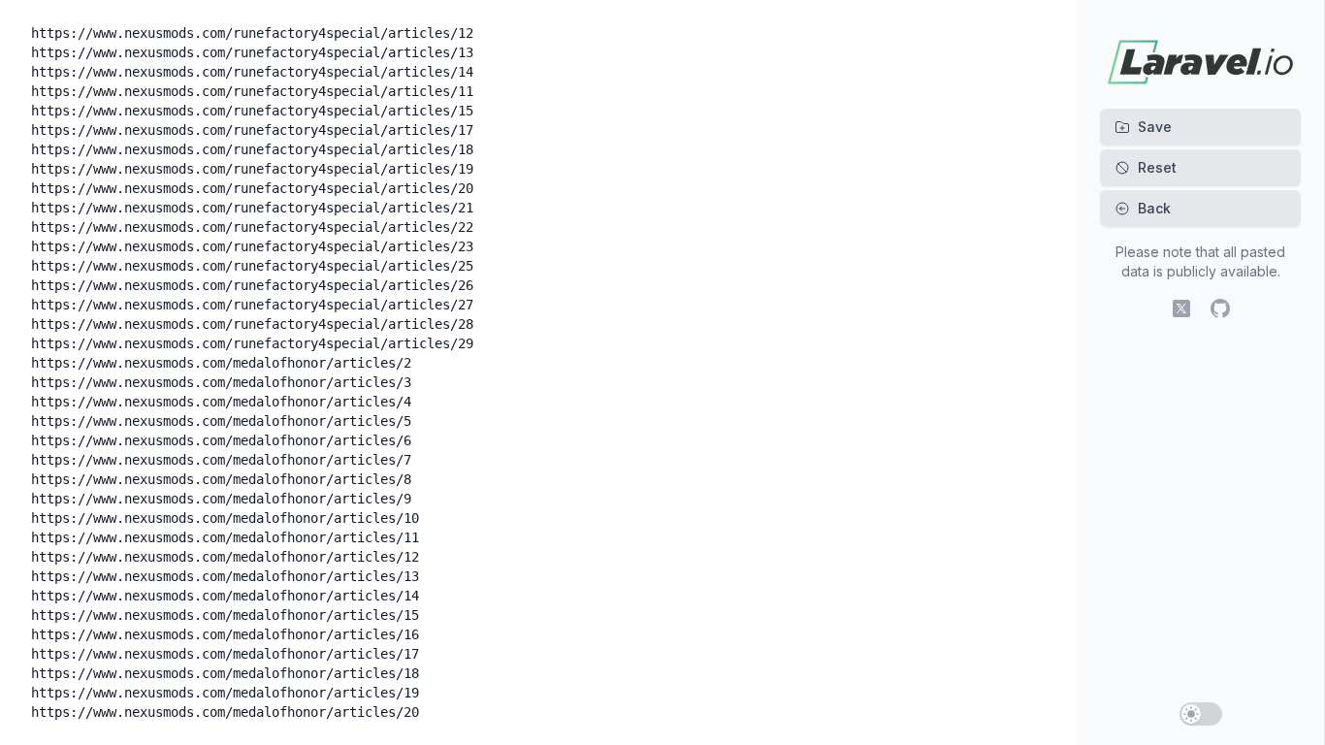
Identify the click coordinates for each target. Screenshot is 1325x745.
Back (1154, 208)
